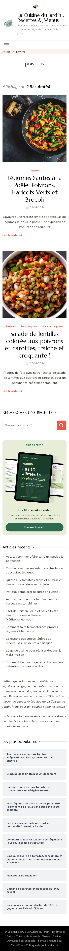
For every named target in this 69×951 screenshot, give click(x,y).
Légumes (34, 171)
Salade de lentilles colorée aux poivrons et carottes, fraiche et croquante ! (34, 344)
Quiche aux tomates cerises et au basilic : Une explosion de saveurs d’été (34, 582)
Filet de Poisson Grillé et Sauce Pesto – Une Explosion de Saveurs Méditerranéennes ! (33, 615)
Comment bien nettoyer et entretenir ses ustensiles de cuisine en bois (34, 664)
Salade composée (53, 326)
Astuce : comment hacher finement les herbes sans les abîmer (32, 601)
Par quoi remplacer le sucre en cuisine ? (33, 592)
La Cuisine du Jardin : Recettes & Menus (40, 17)
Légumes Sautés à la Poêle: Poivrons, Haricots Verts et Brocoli (34, 188)
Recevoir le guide (34, 527)
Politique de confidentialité (42, 945)
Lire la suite (10, 235)
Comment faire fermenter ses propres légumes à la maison (32, 629)
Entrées (10, 326)
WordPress (18, 945)
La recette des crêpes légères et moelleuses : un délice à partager (29, 641)
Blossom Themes (35, 941)
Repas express (29, 326)
